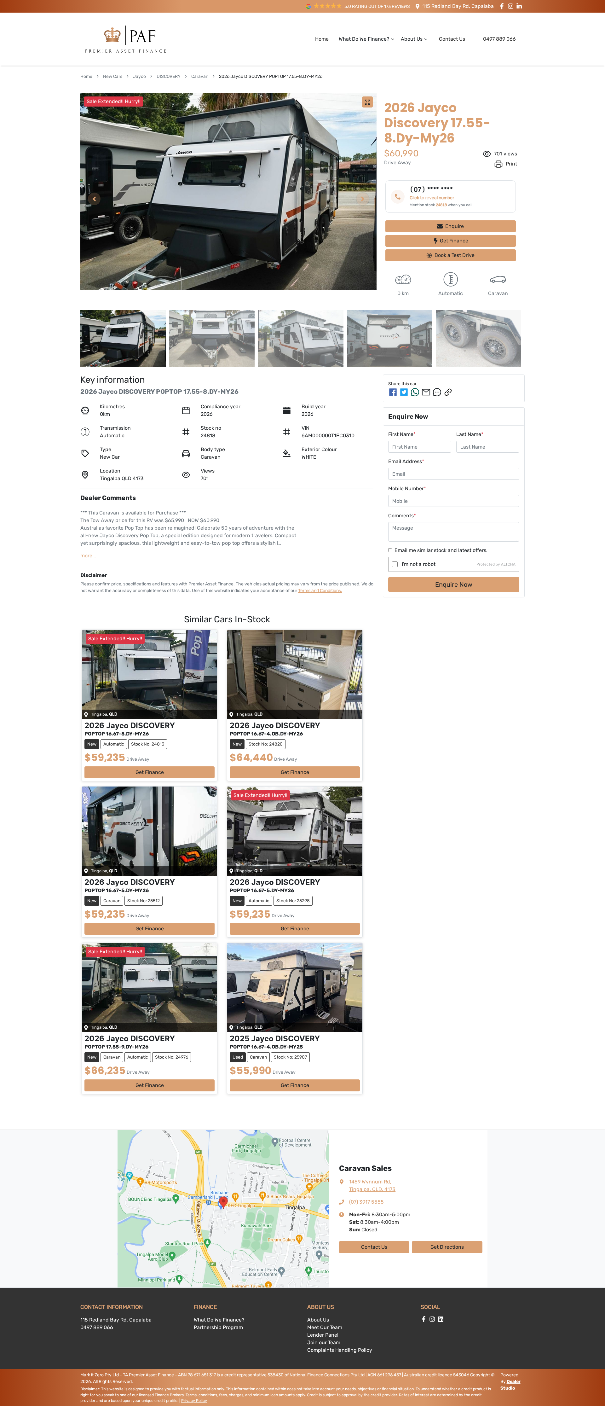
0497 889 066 (499, 39)
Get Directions (447, 1247)
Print (511, 164)
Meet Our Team (324, 1327)
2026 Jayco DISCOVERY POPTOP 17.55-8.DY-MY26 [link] (270, 76)
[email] (426, 392)
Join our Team (323, 1342)
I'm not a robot (418, 564)
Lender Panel (322, 1335)
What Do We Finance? (364, 39)
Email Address (406, 461)
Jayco (139, 76)
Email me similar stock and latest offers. (441, 550)
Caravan (199, 76)
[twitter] (404, 392)
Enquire (454, 226)
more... (88, 556)
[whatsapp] (415, 392)
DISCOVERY (169, 76)
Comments (402, 516)
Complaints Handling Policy (339, 1350)
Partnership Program (218, 1327)
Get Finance (454, 241)
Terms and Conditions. (320, 590)
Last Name (469, 434)
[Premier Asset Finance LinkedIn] (520, 6)
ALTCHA (508, 564)
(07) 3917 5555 (366, 1202)
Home (322, 39)
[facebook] (393, 392)
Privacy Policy (194, 1400)
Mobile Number (407, 488)
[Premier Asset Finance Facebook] (503, 6)
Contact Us (452, 39)
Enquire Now (453, 584)
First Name (402, 434)
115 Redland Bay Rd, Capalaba (458, 6)
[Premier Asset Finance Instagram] (512, 6)
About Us (412, 39)
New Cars (112, 76)
